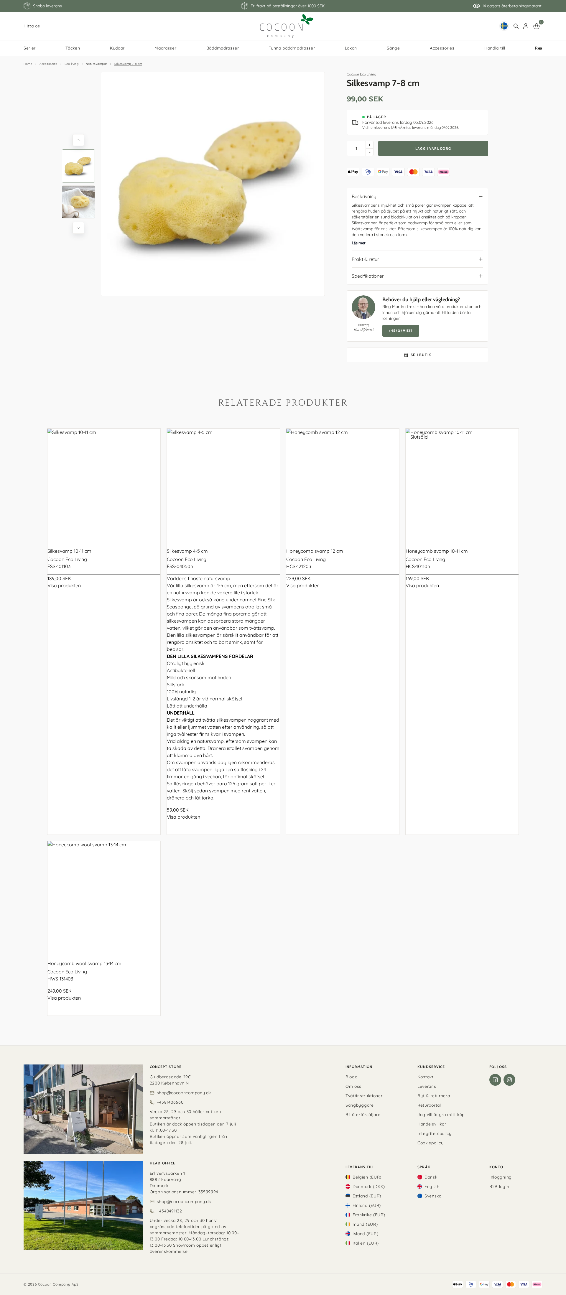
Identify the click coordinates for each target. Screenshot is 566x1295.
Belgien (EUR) (367, 1177)
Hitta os (32, 26)
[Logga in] (526, 26)
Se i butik (421, 355)
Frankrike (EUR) (369, 1214)
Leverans (426, 1086)
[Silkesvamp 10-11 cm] (103, 485)
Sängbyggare (359, 1105)
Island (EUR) (365, 1233)
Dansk (430, 1177)
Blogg (351, 1077)
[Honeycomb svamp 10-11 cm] (462, 485)
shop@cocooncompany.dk (184, 1092)
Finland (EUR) (367, 1205)
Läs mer (359, 243)
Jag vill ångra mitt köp (441, 1114)
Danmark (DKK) (369, 1186)
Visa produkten (64, 585)
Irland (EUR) (365, 1224)
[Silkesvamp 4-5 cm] (223, 485)
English (432, 1186)
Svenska (433, 1196)
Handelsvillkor (431, 1124)
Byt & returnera (433, 1095)
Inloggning (500, 1177)
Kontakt (425, 1077)
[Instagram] (509, 1080)
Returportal (429, 1105)
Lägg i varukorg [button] (433, 148)
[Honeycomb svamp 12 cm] (342, 485)
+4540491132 (400, 330)
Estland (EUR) (367, 1196)
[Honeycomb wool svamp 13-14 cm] (103, 897)
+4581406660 (170, 1102)
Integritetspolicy (434, 1133)
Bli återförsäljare (363, 1114)
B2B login (499, 1186)
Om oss (353, 1086)
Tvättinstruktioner (364, 1095)
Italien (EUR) (366, 1243)
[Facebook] (495, 1080)
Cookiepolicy (430, 1143)
